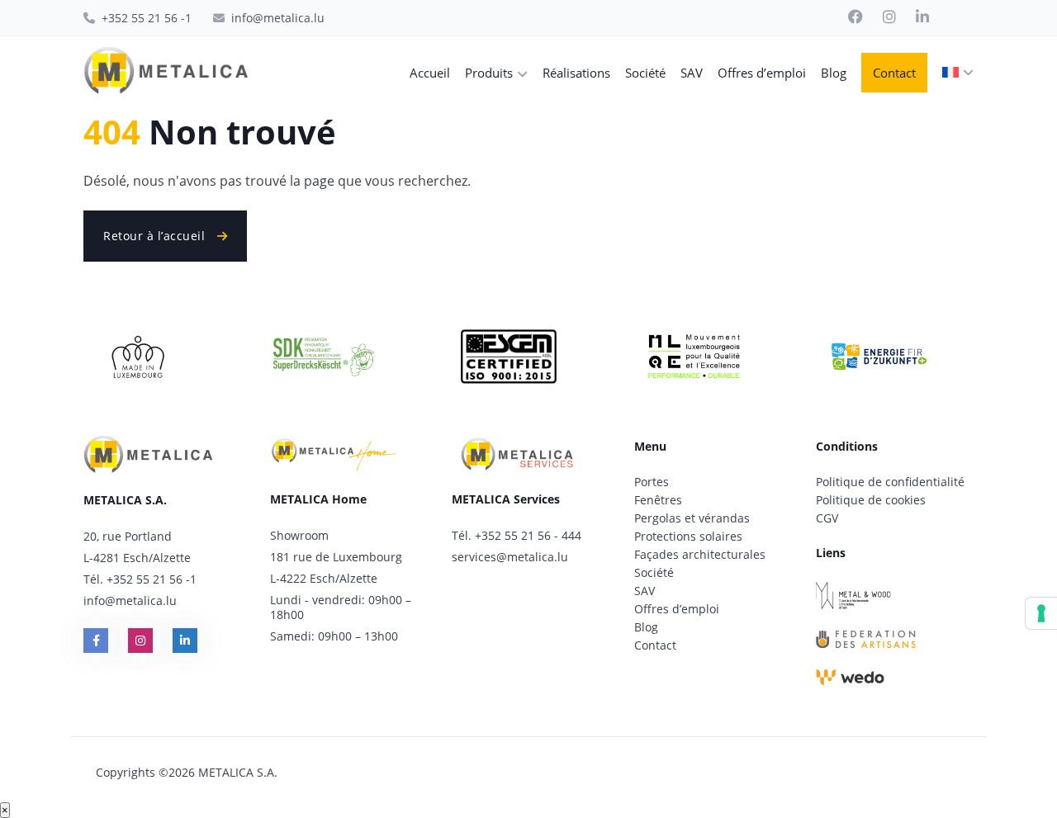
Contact (655, 645)
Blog (646, 627)
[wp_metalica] (166, 72)
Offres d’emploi (676, 609)
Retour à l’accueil (156, 236)
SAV (644, 590)
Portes (651, 481)
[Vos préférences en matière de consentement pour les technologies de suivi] (1041, 613)
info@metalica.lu (130, 600)
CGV (827, 518)
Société (654, 572)
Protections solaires (688, 536)
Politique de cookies (871, 500)
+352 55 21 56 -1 (152, 579)
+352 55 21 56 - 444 (528, 535)
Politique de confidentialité (890, 481)
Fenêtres (658, 500)
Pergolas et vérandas (692, 518)
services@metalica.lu (510, 557)
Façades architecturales (699, 554)
